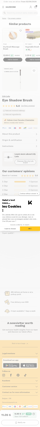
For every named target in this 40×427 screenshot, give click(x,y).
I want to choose (10, 229)
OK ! (30, 229)
